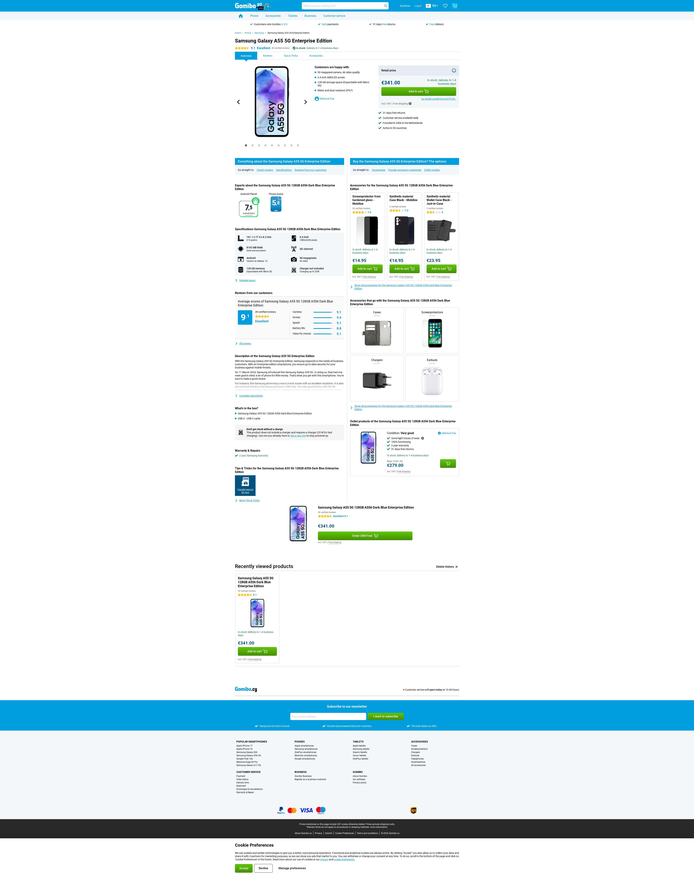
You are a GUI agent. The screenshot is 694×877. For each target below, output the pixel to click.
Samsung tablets (361, 749)
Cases (414, 745)
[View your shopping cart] (454, 5)
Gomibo (358, 772)
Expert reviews (265, 169)
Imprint (328, 833)
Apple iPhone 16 (244, 749)
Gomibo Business (303, 776)
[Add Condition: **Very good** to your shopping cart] (448, 463)
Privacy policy (359, 782)
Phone (254, 16)
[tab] (246, 145)
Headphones (417, 758)
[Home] (241, 16)
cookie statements (344, 859)
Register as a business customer (310, 779)
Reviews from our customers (311, 169)
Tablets (292, 16)
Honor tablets (359, 755)
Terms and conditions (367, 833)
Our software (359, 779)
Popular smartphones (251, 741)
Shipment (241, 786)
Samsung (259, 33)
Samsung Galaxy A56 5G (248, 755)
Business (310, 16)
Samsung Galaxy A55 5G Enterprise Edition (288, 33)
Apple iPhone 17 (244, 745)
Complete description (251, 395)
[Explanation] (422, 438)
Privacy (318, 833)
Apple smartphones (304, 745)
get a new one (298, 435)
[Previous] (238, 102)
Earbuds (415, 755)
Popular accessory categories (404, 169)
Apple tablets (359, 745)
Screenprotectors (419, 749)
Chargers (415, 752)
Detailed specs (247, 280)
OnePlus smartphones (305, 752)
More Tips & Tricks (249, 500)
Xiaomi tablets (360, 752)
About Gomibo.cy (303, 833)
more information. (379, 827)
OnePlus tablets (360, 758)
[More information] (410, 103)
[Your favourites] (445, 5)
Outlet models (432, 169)
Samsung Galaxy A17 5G (248, 765)
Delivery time (242, 782)
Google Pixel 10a (244, 758)
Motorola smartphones (306, 755)
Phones (300, 741)
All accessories (418, 765)
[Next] (305, 102)
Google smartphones (305, 758)
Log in (418, 5)
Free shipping (369, 277)
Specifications (284, 169)
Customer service (334, 16)
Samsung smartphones (306, 749)
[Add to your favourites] (454, 70)
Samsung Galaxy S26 (246, 752)
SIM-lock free (327, 98)
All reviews (245, 343)
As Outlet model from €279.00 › (438, 98)
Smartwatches (418, 762)
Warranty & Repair (245, 792)
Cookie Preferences (344, 833)
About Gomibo (360, 776)
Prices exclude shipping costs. (380, 824)
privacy (324, 859)
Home (238, 33)
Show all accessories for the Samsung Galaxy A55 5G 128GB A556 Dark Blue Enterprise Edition (403, 287)
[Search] (386, 6)
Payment (240, 776)
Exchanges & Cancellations (249, 789)
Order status (242, 779)
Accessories (273, 16)
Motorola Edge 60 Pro (247, 762)
